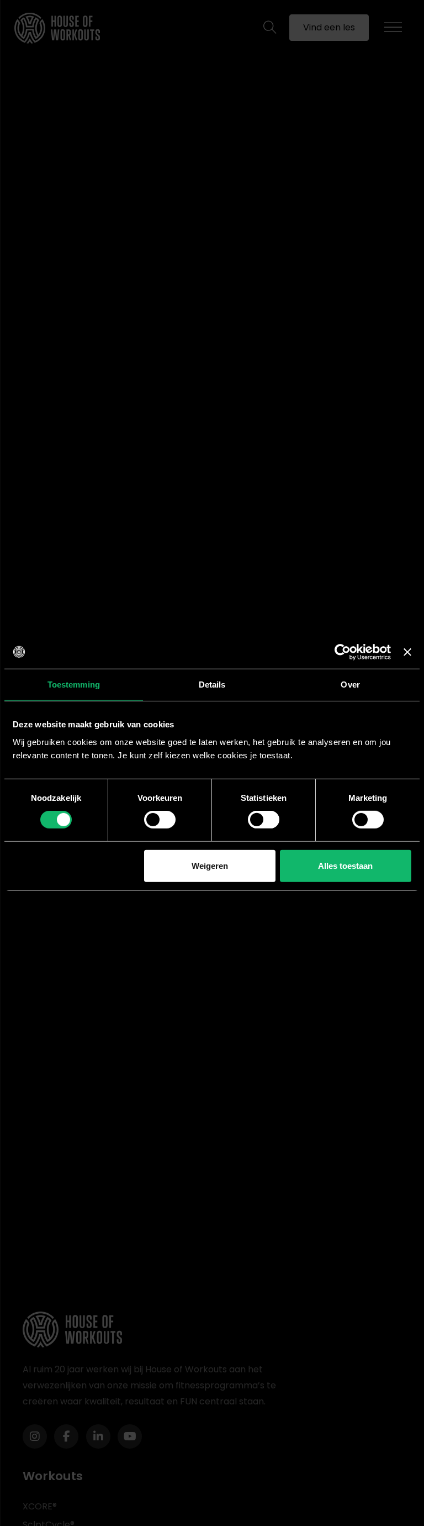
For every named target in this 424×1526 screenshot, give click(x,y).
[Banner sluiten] (407, 652)
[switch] (160, 819)
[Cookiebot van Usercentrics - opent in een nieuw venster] (342, 651)
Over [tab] (350, 684)
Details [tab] (212, 684)
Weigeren (210, 865)
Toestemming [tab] (73, 684)
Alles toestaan (345, 865)
